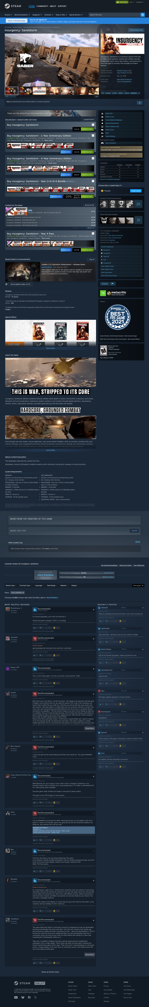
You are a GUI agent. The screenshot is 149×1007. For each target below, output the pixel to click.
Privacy (106, 986)
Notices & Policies (110, 994)
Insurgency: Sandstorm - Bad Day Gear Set (53, 138)
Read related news (107, 269)
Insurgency (111, 240)
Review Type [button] (10, 585)
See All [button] (90, 228)
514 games (14, 921)
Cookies (106, 997)
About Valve (92, 986)
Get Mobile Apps (129, 990)
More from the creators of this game (31, 519)
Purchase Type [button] (25, 585)
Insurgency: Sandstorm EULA (110, 156)
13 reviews (14, 881)
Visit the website (106, 247)
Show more (48, 140)
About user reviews (125, 565)
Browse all (89, 205)
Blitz (12, 849)
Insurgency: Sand (40, 163)
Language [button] (38, 585)
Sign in (9, 101)
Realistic (108, 93)
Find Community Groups (109, 275)
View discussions (106, 272)
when (13, 812)
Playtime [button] (63, 585)
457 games (14, 639)
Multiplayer (134, 93)
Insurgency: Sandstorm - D (33, 140)
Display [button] (73, 585)
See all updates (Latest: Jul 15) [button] (20, 284)
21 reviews (14, 923)
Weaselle (14, 879)
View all (138, 542)
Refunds (106, 1001)
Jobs (89, 990)
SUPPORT (62, 6)
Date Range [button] (51, 585)
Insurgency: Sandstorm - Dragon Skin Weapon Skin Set (57, 161)
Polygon (7, 309)
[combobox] (115, 15)
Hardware (91, 994)
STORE (32, 6)
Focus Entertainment (124, 82)
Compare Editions (89, 119)
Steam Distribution (74, 997)
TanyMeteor (15, 919)
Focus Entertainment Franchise (33, 27)
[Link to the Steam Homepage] (13, 8)
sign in (131, 2)
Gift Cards (71, 1001)
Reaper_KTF (15, 667)
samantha (14, 637)
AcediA (13, 692)
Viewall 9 (138, 220)
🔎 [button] (93, 391)
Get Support (128, 994)
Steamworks (72, 994)
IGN (12, 303)
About (53, 6)
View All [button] (91, 259)
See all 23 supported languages (110, 179)
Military (121, 93)
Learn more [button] (136, 191)
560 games (14, 610)
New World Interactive (124, 79)
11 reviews (14, 612)
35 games (13, 852)
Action (107, 233)
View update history (107, 266)
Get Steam (127, 986)
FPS (103, 93)
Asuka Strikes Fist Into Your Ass (21, 775)
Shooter (114, 93)
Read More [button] (90, 728)
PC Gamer (15, 297)
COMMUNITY (42, 6)
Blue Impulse (15, 746)
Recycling (91, 997)
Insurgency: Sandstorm (28, 138)
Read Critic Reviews (117, 295)
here (47, 549)
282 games (14, 748)
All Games (8, 27)
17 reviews (14, 697)
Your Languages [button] (16, 592)
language (139, 2)
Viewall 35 (138, 204)
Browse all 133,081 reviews (50, 972)
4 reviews (13, 854)
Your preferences (139, 565)
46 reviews (14, 750)
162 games (14, 695)
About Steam (72, 986)
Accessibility (108, 990)
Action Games (17, 27)
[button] (8, 14)
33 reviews (14, 641)
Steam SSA (72, 990)
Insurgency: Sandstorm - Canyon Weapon (25, 238)
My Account (128, 997)
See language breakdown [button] (109, 565)
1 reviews (13, 777)
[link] (72, 196)
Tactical (127, 93)
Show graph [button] (137, 585)
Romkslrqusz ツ (16, 608)
